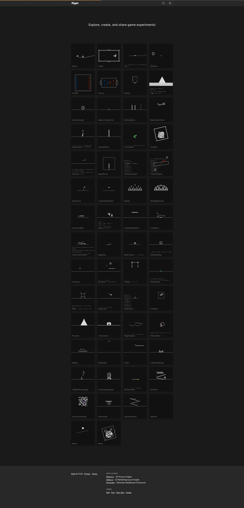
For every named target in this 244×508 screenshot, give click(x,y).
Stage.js (109, 480)
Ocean (128, 492)
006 (108, 492)
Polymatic (110, 483)
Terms (94, 474)
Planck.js (110, 477)
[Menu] (163, 3)
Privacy (87, 474)
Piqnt (73, 474)
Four (113, 492)
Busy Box (120, 492)
